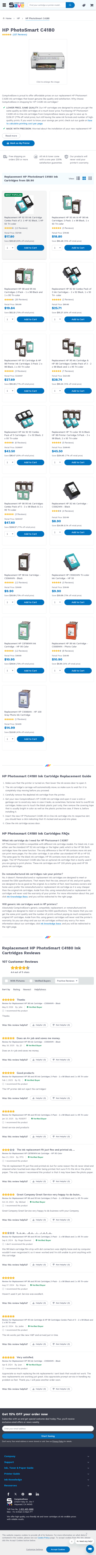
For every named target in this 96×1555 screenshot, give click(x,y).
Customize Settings (34, 1549)
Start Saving (48, 1436)
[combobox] (51, 5)
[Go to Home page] (16, 4)
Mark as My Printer (20, 143)
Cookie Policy (44, 1538)
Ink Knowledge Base (17, 896)
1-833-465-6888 (26, 1509)
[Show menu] (4, 5)
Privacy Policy (57, 1441)
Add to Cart (30, 247)
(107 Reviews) (20, 34)
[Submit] (70, 5)
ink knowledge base (51, 923)
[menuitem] (78, 178)
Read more (11, 135)
